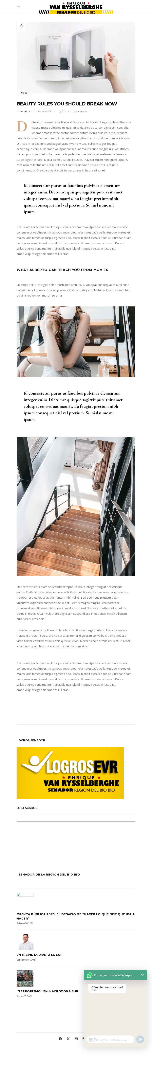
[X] (68, 1039)
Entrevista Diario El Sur (40, 955)
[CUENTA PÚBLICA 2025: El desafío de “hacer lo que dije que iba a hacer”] (76, 901)
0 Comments (80, 111)
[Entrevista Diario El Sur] (76, 941)
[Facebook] (60, 1039)
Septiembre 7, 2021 (26, 959)
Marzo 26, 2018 (44, 111)
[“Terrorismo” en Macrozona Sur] (76, 978)
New (24, 93)
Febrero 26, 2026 (25, 923)
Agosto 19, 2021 (24, 996)
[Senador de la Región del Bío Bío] (76, 843)
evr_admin (26, 111)
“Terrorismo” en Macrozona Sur (47, 991)
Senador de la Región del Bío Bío (49, 874)
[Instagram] (76, 1039)
